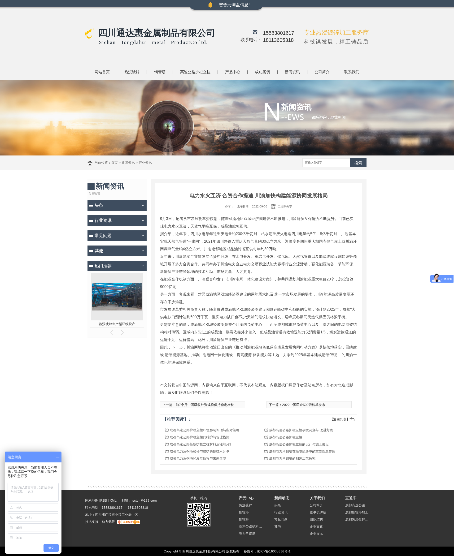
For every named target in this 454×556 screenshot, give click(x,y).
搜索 (358, 163)
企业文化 (316, 526)
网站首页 (102, 72)
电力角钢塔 (247, 533)
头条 (99, 205)
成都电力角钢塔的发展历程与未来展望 (198, 458)
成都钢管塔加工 (356, 512)
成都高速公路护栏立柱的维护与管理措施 (199, 437)
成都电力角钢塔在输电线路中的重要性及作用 (302, 451)
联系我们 (351, 72)
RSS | (104, 500)
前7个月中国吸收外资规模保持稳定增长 (205, 405)
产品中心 (232, 72)
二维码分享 (285, 206)
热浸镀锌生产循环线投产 (117, 324)
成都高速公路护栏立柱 (285, 437)
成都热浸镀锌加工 (357, 519)
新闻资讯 (292, 72)
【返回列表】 (340, 419)
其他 (99, 250)
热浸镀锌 (132, 72)
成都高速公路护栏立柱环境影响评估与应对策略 (204, 430)
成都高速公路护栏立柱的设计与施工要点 (299, 444)
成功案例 (262, 72)
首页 (114, 162)
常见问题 (103, 235)
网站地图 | (92, 500)
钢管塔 (160, 72)
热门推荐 (103, 265)
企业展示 (316, 533)
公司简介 (322, 72)
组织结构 (316, 519)
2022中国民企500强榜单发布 (303, 405)
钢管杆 (244, 519)
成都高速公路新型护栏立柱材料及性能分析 (201, 444)
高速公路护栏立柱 (195, 72)
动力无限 (108, 522)
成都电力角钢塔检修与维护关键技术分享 (199, 451)
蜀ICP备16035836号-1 (274, 551)
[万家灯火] (128, 522)
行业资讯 (145, 162)
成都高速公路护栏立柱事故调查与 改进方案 (301, 430)
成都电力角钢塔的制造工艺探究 (292, 458)
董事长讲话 (318, 512)
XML (113, 500)
